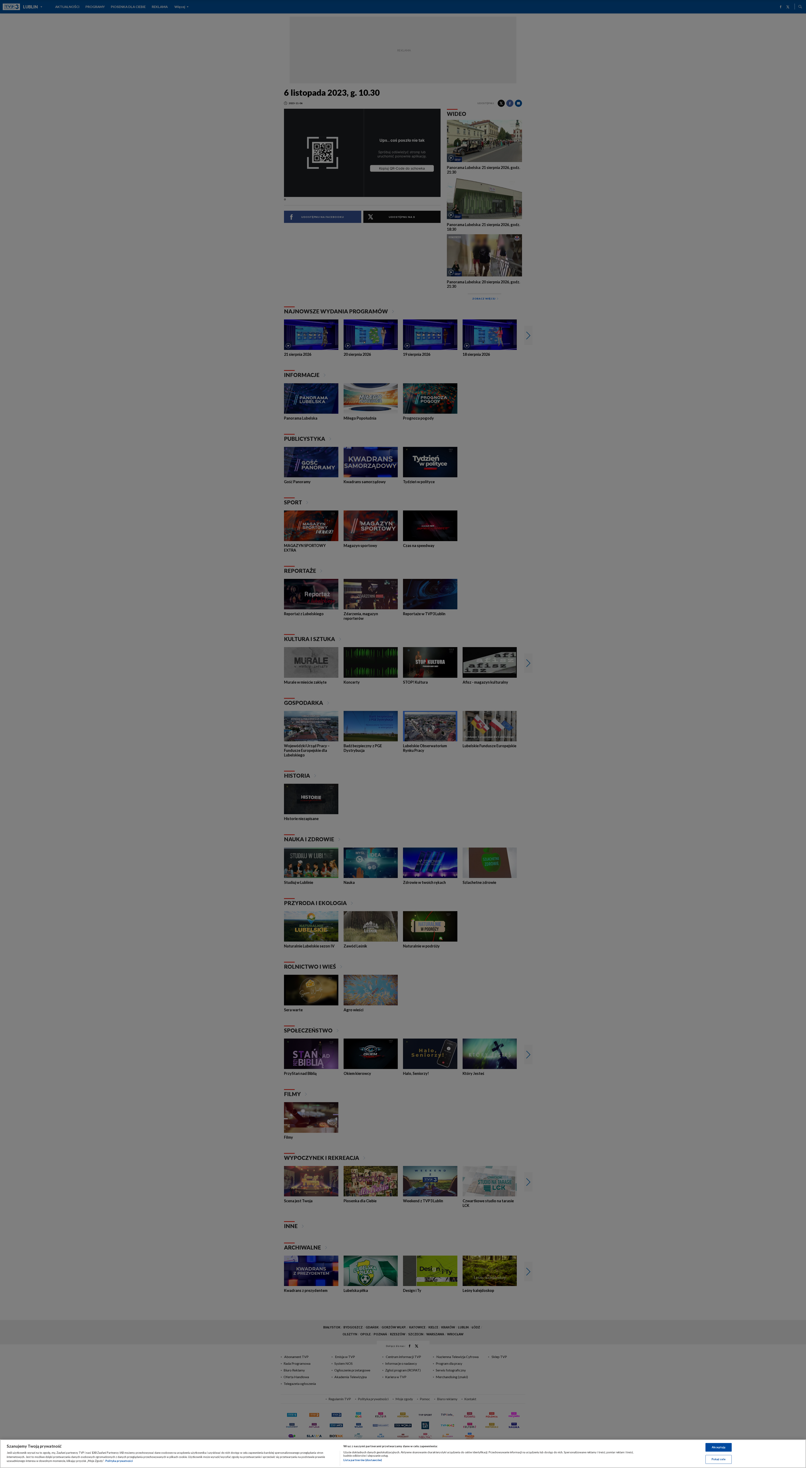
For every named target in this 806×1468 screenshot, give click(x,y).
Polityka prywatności (119, 1461)
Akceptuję (718, 1447)
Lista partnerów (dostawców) (362, 1460)
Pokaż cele (719, 1459)
